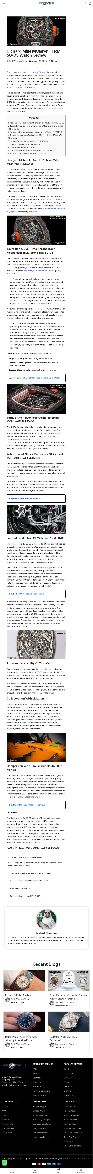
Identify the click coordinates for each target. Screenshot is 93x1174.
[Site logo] (46, 3)
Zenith (66, 1069)
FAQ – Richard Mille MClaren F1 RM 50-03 (27, 153)
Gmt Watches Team (20, 999)
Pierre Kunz (7, 1133)
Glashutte (68, 1086)
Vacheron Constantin (42, 1124)
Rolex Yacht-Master (72, 1128)
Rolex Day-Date (70, 1119)
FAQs (35, 1069)
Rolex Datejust (70, 1111)
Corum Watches (40, 1133)
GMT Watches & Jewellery (40, 1158)
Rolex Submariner (72, 1115)
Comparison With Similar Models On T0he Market (31, 150)
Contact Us (37, 1078)
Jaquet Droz (69, 1095)
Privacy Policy (39, 1086)
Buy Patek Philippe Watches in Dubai (27, 805)
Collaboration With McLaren (21, 147)
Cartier (5, 1106)
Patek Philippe (39, 1106)
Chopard (68, 1078)
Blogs (35, 1073)
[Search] (85, 3)
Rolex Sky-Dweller (72, 1137)
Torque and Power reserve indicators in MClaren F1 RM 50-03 (36, 132)
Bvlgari (67, 1082)
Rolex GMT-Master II (73, 1133)
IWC (4, 1111)
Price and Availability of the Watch (24, 144)
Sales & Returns (39, 1095)
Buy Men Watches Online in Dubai (25, 498)
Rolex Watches (70, 1106)
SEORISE (84, 1158)
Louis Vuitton (69, 1073)
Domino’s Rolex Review (18, 995)
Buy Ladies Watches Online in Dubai (26, 594)
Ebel (4, 1115)
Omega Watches (40, 1111)
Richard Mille (7, 1124)
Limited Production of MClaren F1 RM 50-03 (28, 141)
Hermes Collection (41, 1137)
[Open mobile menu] (4, 3)
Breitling (67, 1091)
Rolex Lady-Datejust (41, 1119)
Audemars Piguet (40, 1115)
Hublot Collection (40, 1128)
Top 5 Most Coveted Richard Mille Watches (41, 378)
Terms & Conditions (41, 1091)
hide (40, 118)
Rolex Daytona (70, 1124)
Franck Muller (8, 1128)
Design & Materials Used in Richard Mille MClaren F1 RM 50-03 (36, 123)
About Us (37, 1082)
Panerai (5, 1119)
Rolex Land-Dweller (72, 1146)
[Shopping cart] (90, 3)
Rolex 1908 (68, 1141)
